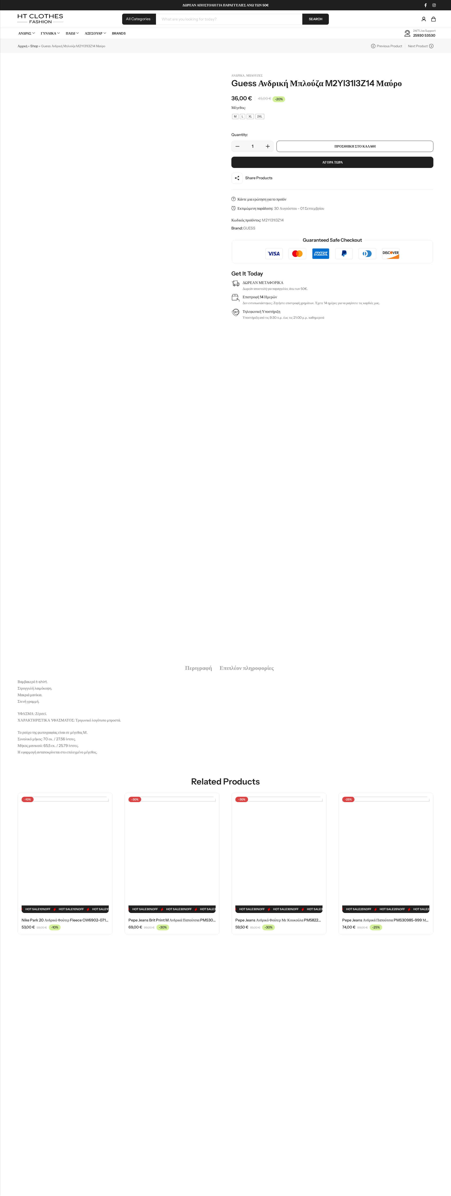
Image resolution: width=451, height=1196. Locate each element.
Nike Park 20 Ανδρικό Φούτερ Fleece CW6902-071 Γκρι (67, 920)
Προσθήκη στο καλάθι (355, 146)
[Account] (423, 19)
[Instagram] (434, 5)
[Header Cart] (433, 19)
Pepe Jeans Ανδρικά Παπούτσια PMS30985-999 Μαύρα (387, 920)
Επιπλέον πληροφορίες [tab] (247, 668)
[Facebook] (425, 5)
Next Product (418, 46)
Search (315, 19)
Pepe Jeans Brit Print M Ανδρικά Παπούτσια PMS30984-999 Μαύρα (184, 920)
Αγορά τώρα (332, 162)
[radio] (235, 116)
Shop (34, 46)
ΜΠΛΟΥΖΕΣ (254, 75)
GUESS (249, 228)
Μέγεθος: (238, 107)
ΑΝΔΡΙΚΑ (238, 75)
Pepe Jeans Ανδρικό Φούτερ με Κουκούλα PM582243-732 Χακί (287, 920)
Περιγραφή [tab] (198, 668)
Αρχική (22, 46)
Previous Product (389, 46)
